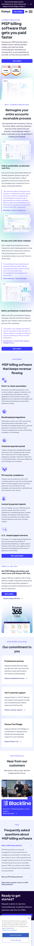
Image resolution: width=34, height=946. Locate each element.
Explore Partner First (12, 741)
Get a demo (18, 12)
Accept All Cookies (16, 935)
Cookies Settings (15, 940)
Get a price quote (17, 556)
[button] (17, 845)
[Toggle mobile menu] (30, 12)
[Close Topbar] (30, 4)
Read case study (8, 813)
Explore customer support (13, 710)
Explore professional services (14, 678)
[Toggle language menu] (26, 12)
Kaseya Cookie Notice (8, 928)
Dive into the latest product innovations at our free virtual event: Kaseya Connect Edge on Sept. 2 (14, 4)
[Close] (29, 918)
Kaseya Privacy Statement (9, 930)
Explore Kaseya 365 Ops (11, 598)
